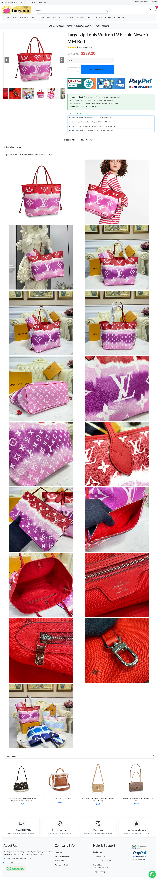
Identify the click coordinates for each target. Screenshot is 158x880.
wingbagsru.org (99, 872)
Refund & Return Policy (102, 861)
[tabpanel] (21, 785)
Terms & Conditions (62, 856)
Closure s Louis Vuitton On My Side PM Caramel (60, 799)
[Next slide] (154, 756)
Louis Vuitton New (66, 17)
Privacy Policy (60, 861)
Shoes (98, 17)
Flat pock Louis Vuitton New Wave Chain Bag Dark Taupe (136, 800)
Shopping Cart (139, 1)
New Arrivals (24, 17)
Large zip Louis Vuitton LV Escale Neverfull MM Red (27, 155)
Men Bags (80, 17)
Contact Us (154, 1)
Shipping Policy (99, 856)
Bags (34, 17)
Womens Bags (118, 17)
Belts (42, 17)
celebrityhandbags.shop (102, 867)
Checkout (146, 1)
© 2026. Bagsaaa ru (138, 859)
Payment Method (61, 865)
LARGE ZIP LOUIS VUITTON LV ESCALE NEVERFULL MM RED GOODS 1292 (83, 26)
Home (7, 17)
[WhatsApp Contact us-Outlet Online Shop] (152, 874)
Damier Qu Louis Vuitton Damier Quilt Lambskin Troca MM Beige (98, 800)
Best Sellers (51, 17)
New (14, 17)
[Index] (150, 9)
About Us (58, 852)
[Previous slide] (151, 756)
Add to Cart (99, 69)
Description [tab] (69, 140)
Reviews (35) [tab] (86, 140)
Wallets (108, 17)
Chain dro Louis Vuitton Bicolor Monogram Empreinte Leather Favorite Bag (22, 800)
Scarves (90, 17)
